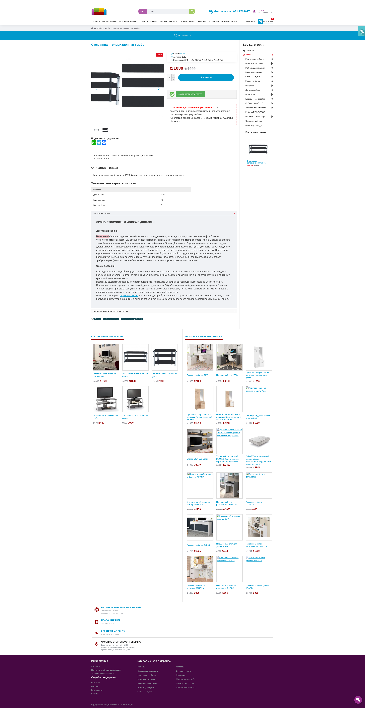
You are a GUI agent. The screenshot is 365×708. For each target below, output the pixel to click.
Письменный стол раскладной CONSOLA (256, 545)
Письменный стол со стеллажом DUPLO (226, 586)
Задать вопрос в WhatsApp (190, 94)
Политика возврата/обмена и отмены (110, 311)
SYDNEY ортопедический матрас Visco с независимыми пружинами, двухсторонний (258, 460)
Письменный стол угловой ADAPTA (258, 586)
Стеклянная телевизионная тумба (256, 162)
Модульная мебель (129, 295)
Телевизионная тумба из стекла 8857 (104, 375)
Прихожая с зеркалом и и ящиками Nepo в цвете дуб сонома (199, 417)
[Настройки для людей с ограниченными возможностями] (361, 31)
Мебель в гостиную (111, 319)
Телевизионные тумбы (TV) (132, 319)
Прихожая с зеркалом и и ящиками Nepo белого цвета (257, 375)
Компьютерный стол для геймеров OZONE (198, 503)
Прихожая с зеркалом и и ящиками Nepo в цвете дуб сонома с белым (229, 417)
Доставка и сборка (101, 213)
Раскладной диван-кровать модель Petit (258, 417)
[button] (96, 88)
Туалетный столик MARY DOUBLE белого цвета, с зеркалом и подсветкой (227, 459)
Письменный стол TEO (197, 375)
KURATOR (182, 53)
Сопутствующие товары (107, 336)
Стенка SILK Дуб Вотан (197, 459)
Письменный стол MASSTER (254, 503)
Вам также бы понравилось (204, 336)
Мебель (100, 28)
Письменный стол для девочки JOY (226, 545)
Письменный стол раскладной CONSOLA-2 (227, 503)
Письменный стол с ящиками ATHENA (196, 586)
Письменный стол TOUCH (199, 545)
